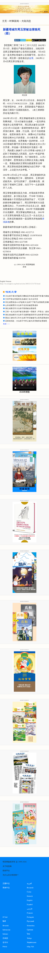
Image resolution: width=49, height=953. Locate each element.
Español (30, 904)
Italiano (5, 934)
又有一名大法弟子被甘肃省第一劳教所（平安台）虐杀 (27, 312)
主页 (4, 21)
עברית (5, 917)
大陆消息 (26, 21)
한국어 (5, 942)
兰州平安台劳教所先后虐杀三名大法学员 (21, 299)
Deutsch (30, 896)
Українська (31, 942)
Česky (29, 892)
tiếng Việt (30, 946)
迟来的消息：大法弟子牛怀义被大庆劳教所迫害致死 (26, 321)
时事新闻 (14, 21)
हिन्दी (4, 921)
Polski (5, 946)
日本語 (5, 938)
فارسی (29, 909)
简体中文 (6, 888)
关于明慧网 (7, 866)
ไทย (28, 934)
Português (30, 917)
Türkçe (29, 938)
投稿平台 (6, 871)
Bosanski (30, 887)
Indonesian (6, 930)
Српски (30, 930)
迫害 (31, 58)
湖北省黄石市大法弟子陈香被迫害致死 (20, 308)
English (29, 900)
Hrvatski (6, 925)
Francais (30, 913)
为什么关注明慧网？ (11, 875)
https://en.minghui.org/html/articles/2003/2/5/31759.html (20, 284)
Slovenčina (30, 925)
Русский (30, 921)
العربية (29, 883)
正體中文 (6, 883)
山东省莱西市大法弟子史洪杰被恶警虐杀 (21, 305)
